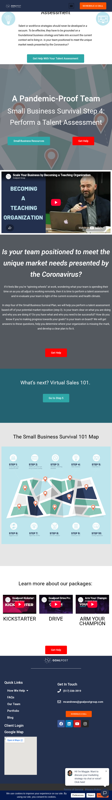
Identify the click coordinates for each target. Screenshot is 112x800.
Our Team (13, 704)
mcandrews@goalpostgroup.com (83, 701)
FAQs (10, 697)
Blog (10, 717)
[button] (71, 5)
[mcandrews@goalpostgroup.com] (59, 701)
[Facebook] (61, 723)
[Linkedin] (69, 723)
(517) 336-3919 (72, 690)
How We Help (16, 690)
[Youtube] (77, 723)
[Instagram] (85, 723)
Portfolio (13, 711)
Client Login (13, 726)
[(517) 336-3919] (59, 691)
